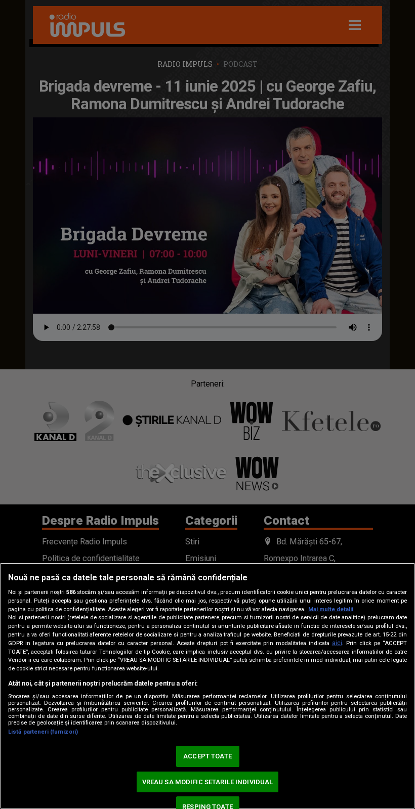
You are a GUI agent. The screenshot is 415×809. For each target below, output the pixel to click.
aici (337, 643)
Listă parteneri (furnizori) (43, 732)
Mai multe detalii (330, 609)
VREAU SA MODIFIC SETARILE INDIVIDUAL (207, 782)
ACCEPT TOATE (207, 756)
